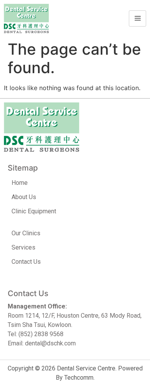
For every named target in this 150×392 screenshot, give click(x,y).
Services (23, 247)
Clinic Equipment (34, 211)
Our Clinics (26, 233)
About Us (24, 197)
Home (20, 182)
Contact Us (26, 261)
